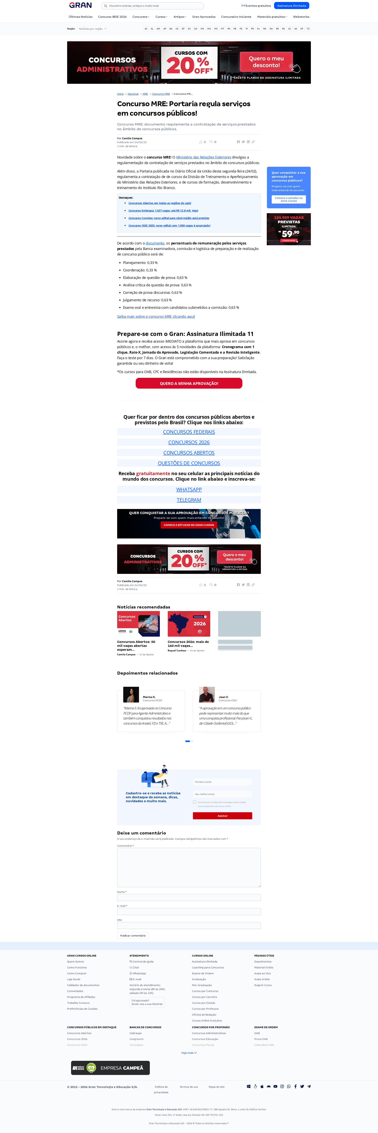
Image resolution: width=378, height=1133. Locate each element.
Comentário (125, 845)
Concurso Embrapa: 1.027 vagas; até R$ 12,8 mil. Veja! (163, 210)
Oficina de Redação (204, 1014)
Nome (122, 892)
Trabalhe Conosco (78, 1002)
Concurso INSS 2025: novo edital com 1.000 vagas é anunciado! (169, 225)
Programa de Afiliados (81, 997)
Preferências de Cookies (82, 1008)
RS (283, 29)
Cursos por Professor (205, 1008)
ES (189, 29)
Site (119, 919)
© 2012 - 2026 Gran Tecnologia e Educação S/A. (102, 1087)
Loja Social (73, 979)
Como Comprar (77, 973)
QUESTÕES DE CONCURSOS (189, 463)
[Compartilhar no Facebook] (238, 142)
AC (146, 29)
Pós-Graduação (202, 985)
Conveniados (75, 991)
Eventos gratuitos (258, 5)
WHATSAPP (189, 489)
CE (177, 29)
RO (271, 29)
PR (252, 29)
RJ (258, 29)
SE (295, 29)
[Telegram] (309, 1087)
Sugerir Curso (263, 985)
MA (202, 29)
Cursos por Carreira (204, 997)
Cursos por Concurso (205, 991)
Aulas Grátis (262, 979)
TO (308, 29)
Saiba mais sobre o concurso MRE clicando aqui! (156, 316)
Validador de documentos (83, 985)
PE (241, 29)
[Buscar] (105, 6)
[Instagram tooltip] (282, 1087)
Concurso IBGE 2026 (112, 16)
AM (158, 29)
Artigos (179, 16)
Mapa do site (217, 1086)
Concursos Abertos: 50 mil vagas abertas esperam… (136, 646)
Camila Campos (132, 138)
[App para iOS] (262, 1087)
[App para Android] (269, 1087)
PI (247, 29)
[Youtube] (275, 1087)
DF (183, 29)
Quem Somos (75, 961)
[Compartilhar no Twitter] (243, 142)
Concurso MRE (161, 93)
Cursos (160, 16)
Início (120, 93)
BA (171, 29)
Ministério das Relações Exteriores (203, 157)
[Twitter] (302, 1087)
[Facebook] (295, 1087)
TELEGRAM (189, 499)
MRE (145, 93)
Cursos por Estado (203, 1002)
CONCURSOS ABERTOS (189, 452)
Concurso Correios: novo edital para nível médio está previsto (169, 218)
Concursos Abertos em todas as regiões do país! (160, 203)
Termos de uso (189, 1086)
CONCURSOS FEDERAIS (189, 431)
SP (301, 29)
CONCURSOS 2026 (188, 442)
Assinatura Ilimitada (291, 5)
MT (222, 29)
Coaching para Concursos (208, 967)
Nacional (133, 93)
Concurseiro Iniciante (236, 16)
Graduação (199, 979)
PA (229, 29)
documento (155, 243)
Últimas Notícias (80, 16)
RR (277, 29)
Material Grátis (263, 967)
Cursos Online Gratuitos (207, 1020)
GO (195, 29)
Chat (135, 967)
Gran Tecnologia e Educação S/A (164, 1109)
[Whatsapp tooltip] (289, 1087)
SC (289, 29)
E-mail (122, 905)
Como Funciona (77, 967)
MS (216, 29)
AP (164, 29)
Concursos (139, 16)
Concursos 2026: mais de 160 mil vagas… (188, 644)
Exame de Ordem (203, 973)
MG (209, 29)
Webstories (301, 16)
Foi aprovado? (147, 1002)
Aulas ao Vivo (262, 973)
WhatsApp (139, 973)
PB (234, 29)
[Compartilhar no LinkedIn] (248, 142)
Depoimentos (262, 961)
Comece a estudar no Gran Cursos (189, 525)
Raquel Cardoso (177, 650)
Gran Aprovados (203, 16)
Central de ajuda (143, 961)
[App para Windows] (249, 1087)
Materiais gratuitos (271, 16)
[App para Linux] (255, 1087)
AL (152, 29)
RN (264, 29)
